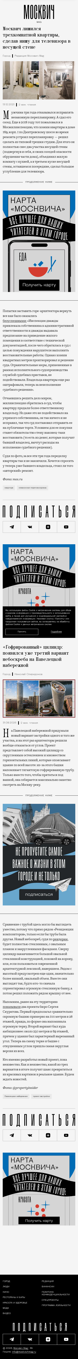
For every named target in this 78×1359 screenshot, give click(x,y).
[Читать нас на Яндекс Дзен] (48, 527)
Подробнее (56, 632)
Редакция (48, 1281)
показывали (12, 1007)
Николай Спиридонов (28, 674)
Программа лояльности (56, 1305)
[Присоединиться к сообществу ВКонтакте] (30, 527)
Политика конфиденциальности (56, 1293)
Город (6, 56)
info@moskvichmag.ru (24, 1352)
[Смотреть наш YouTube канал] (66, 527)
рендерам (60, 939)
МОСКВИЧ (39, 13)
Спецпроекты (50, 1300)
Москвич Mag (20, 1348)
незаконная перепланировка (32, 488)
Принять (22, 632)
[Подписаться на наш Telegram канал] (12, 527)
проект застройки (41, 1096)
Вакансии (48, 1287)
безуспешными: (15, 321)
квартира (9, 488)
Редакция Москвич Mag (29, 56)
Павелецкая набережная (16, 1096)
